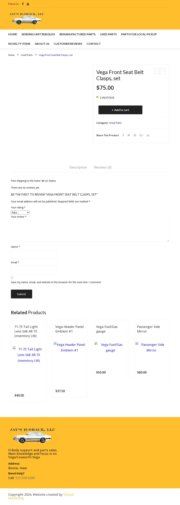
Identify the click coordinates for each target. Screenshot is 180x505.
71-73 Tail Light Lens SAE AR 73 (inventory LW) (26, 331)
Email (15, 262)
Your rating (18, 207)
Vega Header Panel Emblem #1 (69, 329)
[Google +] (141, 135)
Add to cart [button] (41, 395)
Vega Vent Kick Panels (156, 71)
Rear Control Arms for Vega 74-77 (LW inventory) (162, 71)
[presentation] (11, 363)
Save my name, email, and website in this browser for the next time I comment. (56, 282)
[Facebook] (22, 4)
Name (15, 246)
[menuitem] (12, 34)
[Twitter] (128, 135)
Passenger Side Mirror (148, 329)
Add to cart (121, 109)
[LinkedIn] (148, 135)
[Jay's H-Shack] (26, 18)
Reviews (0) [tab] (102, 167)
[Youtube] (28, 4)
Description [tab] (78, 167)
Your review (18, 216)
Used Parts (27, 55)
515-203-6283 (25, 478)
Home (11, 55)
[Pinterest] (135, 135)
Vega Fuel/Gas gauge (107, 329)
